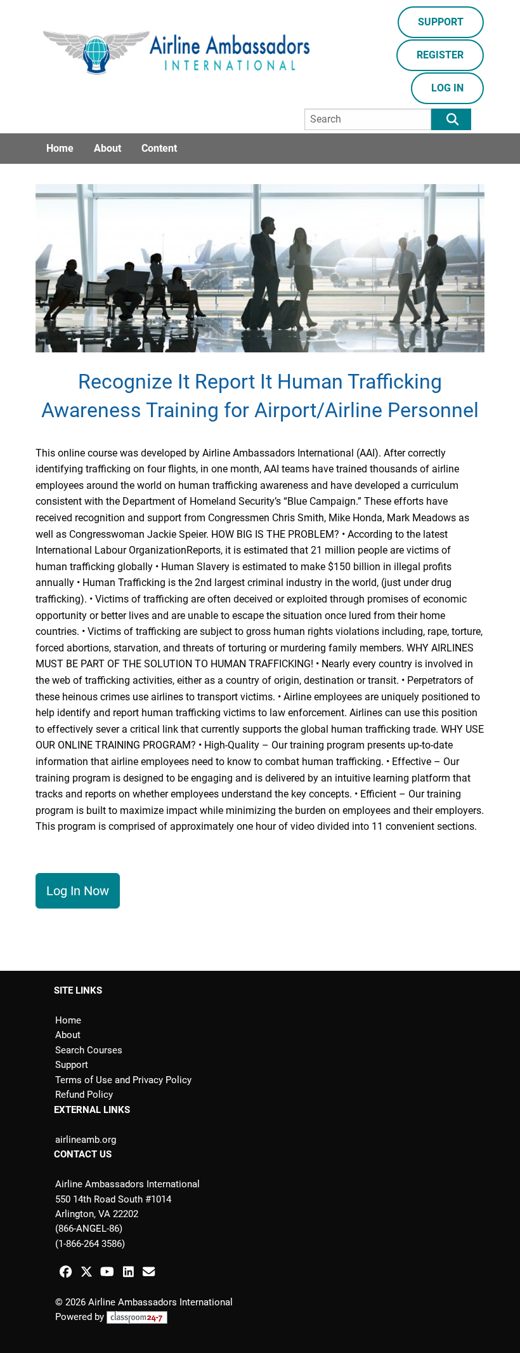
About (68, 1035)
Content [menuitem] (159, 148)
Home (68, 1020)
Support (441, 22)
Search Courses (88, 1050)
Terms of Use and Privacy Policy (123, 1080)
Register (440, 55)
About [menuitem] (107, 148)
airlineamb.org (85, 1139)
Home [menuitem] (60, 148)
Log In (447, 88)
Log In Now (77, 890)
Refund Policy (84, 1094)
